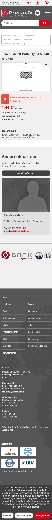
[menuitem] (47, 13)
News (5, 325)
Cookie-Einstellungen (37, 346)
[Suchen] (45, 23)
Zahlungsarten (34, 318)
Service (31, 304)
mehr (39, 137)
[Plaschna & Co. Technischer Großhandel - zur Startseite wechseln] (16, 13)
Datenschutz (34, 332)
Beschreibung (8, 131)
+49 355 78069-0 (14, 386)
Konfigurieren (42, 515)
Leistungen (8, 304)
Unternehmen (9, 318)
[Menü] (47, 13)
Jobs (5, 339)
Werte (5, 311)
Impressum (33, 339)
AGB (30, 325)
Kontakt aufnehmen (26, 173)
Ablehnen (7, 515)
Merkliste (7, 346)
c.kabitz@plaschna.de (20, 231)
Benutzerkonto (9, 353)
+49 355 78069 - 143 (17, 228)
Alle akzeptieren (23, 515)
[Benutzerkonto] (38, 3)
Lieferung (32, 311)
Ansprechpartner (10, 332)
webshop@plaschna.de (13, 391)
